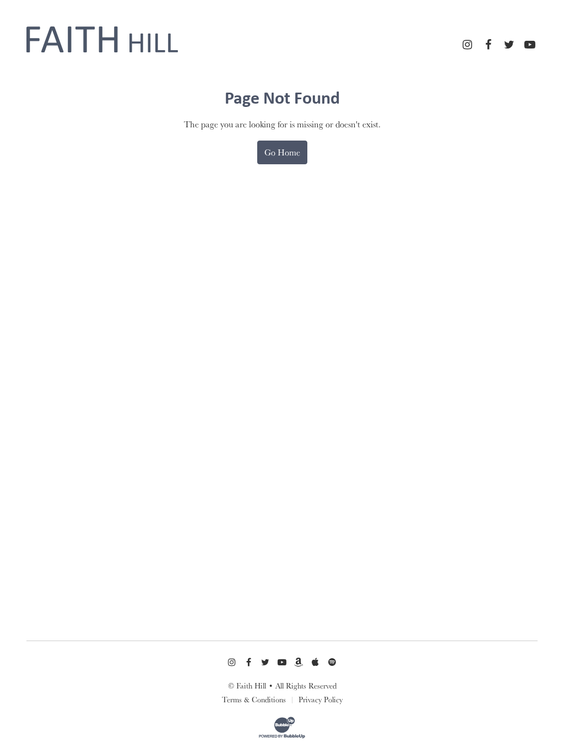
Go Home (282, 152)
